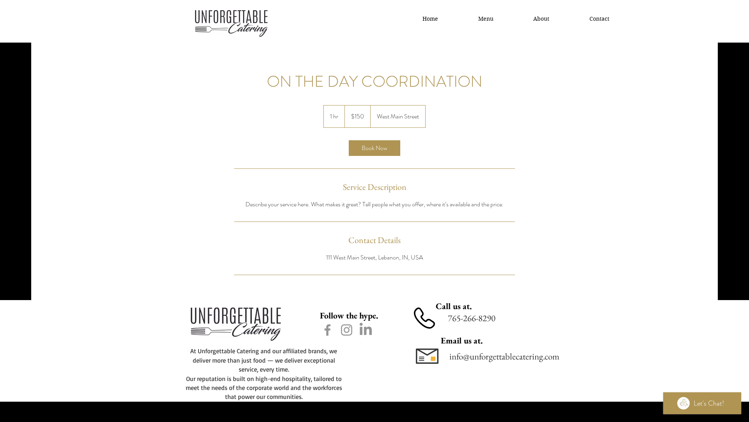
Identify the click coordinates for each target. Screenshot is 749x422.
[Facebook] (327, 330)
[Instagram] (346, 330)
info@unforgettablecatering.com (504, 356)
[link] (374, 148)
